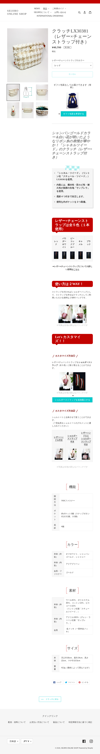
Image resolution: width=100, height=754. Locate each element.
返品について (59, 722)
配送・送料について (17, 722)
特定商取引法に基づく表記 (80, 722)
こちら (76, 269)
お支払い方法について (39, 722)
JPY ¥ (26, 741)
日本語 (13, 741)
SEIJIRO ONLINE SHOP (17, 12)
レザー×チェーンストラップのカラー (68, 60)
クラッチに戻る (52, 699)
